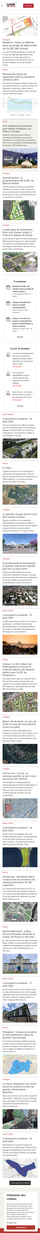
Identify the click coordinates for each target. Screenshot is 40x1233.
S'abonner (28, 6)
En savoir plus (12, 1222)
